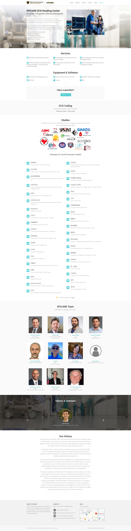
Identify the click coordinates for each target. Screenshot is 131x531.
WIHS (73, 287)
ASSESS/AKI (35, 200)
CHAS (33, 249)
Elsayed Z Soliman (35, 335)
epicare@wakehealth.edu (62, 510)
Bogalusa (34, 209)
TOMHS (73, 273)
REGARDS (74, 239)
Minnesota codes (61, 111)
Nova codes (71, 111)
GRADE (73, 162)
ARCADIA (34, 185)
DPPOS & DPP (36, 283)
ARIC (32, 193)
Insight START (76, 185)
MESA (73, 212)
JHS (72, 198)
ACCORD (34, 169)
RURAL (73, 246)
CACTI (33, 215)
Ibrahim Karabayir (95, 335)
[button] (28, 420)
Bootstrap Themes (92, 528)
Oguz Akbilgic (75, 335)
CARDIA (34, 229)
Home (71, 2)
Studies (90, 2)
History (101, 2)
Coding (84, 2)
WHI (72, 280)
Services (77, 2)
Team (95, 2)
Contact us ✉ (66, 94)
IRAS (72, 191)
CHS (32, 256)
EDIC (32, 290)
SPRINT (73, 260)
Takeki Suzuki (55, 335)
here (73, 297)
